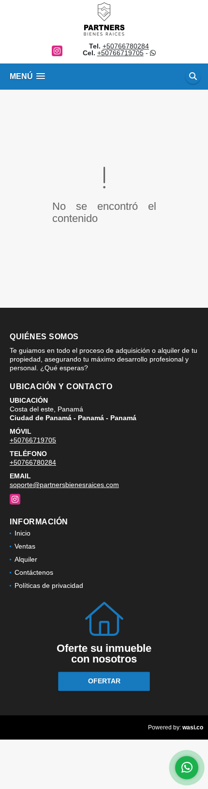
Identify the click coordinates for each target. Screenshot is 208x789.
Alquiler (26, 559)
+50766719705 (120, 53)
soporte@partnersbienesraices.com (64, 485)
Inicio (22, 533)
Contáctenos (34, 572)
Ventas (25, 546)
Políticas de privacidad (49, 585)
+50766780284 (126, 46)
